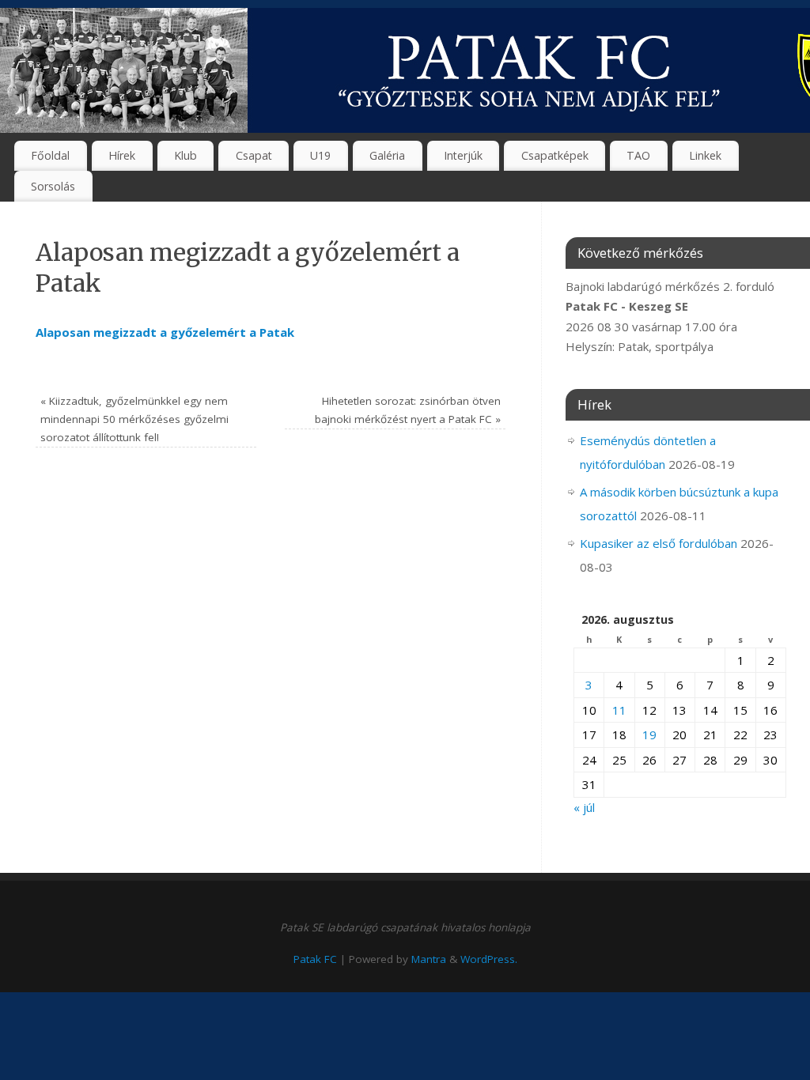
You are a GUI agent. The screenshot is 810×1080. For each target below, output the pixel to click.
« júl (584, 807)
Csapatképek (555, 155)
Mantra (428, 959)
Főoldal (50, 155)
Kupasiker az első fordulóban (658, 543)
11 (619, 710)
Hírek (121, 155)
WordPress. (488, 959)
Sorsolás (53, 186)
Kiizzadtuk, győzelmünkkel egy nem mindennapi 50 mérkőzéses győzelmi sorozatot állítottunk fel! (134, 419)
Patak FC (315, 959)
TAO (638, 155)
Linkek (705, 155)
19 (649, 734)
